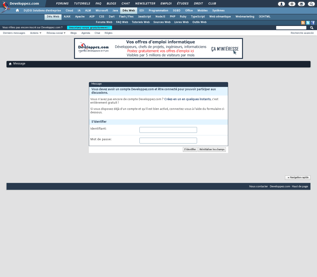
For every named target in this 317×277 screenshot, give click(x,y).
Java (115, 10)
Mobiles (202, 10)
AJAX (67, 16)
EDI (141, 10)
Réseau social (55, 33)
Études (182, 4)
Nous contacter (258, 186)
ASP (91, 16)
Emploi (166, 4)
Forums (62, 4)
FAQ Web (122, 22)
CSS (101, 16)
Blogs (111, 4)
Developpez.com (280, 186)
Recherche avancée (302, 33)
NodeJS (160, 16)
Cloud (69, 10)
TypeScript (198, 16)
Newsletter (145, 4)
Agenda (85, 33)
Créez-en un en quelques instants (187, 99)
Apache (80, 16)
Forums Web (104, 22)
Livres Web (181, 22)
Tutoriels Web (141, 22)
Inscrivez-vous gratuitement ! (89, 27)
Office (189, 10)
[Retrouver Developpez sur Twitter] (308, 23)
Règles (109, 33)
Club (212, 4)
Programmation (158, 10)
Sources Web (162, 22)
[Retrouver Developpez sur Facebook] (313, 23)
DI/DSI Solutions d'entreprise (42, 10)
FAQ (98, 4)
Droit (198, 4)
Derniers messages (14, 33)
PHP (172, 16)
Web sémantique (220, 16)
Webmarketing (245, 16)
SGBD (177, 10)
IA (79, 10)
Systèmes (218, 10)
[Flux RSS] (303, 23)
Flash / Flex (126, 16)
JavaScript (144, 16)
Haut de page (300, 186)
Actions (34, 33)
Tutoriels (81, 4)
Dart (111, 16)
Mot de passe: (100, 139)
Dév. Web (129, 10)
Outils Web (199, 22)
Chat (125, 4)
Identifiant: (98, 129)
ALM (88, 10)
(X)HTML (264, 16)
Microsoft (102, 10)
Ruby (183, 16)
